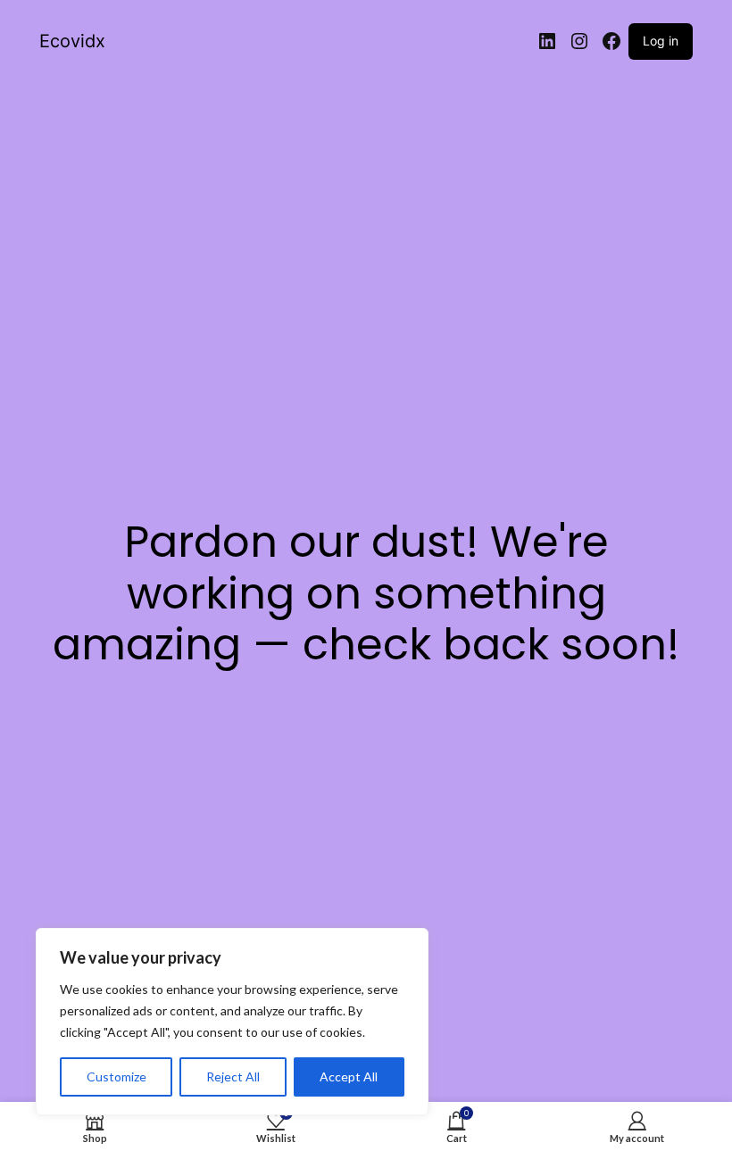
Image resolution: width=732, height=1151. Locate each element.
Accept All (349, 1076)
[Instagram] (579, 41)
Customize (116, 1076)
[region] (232, 1021)
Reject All (233, 1076)
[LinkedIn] (547, 41)
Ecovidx (72, 41)
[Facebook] (611, 41)
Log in (660, 40)
